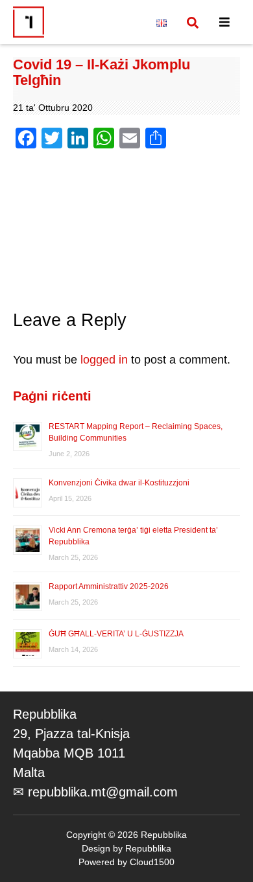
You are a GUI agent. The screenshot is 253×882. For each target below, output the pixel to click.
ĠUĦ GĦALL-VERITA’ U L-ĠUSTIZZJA (116, 633)
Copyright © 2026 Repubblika (126, 835)
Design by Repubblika (126, 848)
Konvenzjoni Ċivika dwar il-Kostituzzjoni (120, 482)
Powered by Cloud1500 (126, 862)
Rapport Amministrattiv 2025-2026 (109, 586)
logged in (104, 359)
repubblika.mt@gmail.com (103, 792)
